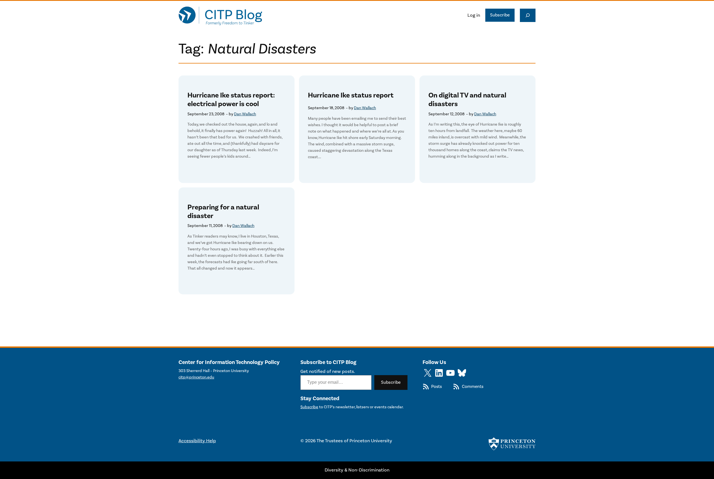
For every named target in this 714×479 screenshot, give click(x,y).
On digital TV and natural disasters (467, 99)
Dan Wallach (245, 114)
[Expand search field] (528, 15)
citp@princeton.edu (196, 377)
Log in (473, 15)
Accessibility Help (197, 441)
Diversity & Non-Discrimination (357, 470)
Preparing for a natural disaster (223, 211)
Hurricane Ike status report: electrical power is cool (231, 99)
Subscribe (500, 15)
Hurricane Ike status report (351, 95)
